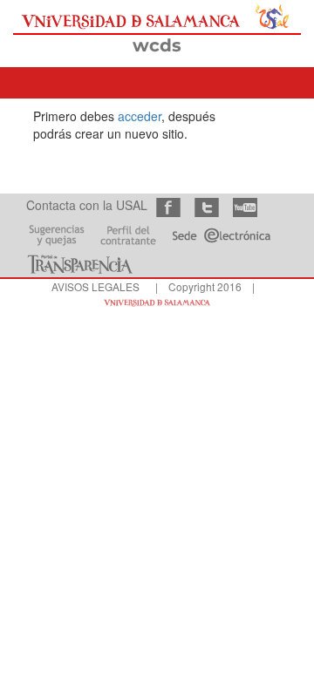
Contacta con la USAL (86, 205)
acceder (139, 116)
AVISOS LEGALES (95, 286)
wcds (157, 45)
